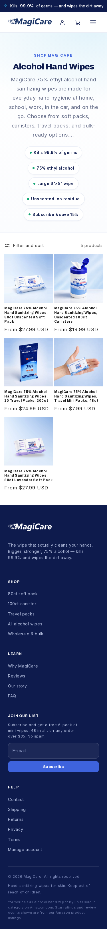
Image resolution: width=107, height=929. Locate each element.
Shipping (17, 809)
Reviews (16, 675)
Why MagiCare (23, 666)
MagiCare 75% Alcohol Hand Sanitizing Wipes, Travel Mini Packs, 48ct (76, 396)
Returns (15, 819)
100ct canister (22, 603)
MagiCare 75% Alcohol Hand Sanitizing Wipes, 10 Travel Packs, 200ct (26, 396)
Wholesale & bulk (26, 633)
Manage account (25, 849)
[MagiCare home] (30, 22)
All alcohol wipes (25, 623)
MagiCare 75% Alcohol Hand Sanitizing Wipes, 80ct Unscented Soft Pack (26, 315)
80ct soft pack (23, 593)
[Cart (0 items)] (78, 22)
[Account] (62, 22)
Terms (14, 839)
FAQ (12, 695)
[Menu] (93, 22)
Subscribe (53, 767)
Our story (17, 685)
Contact (16, 799)
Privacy (15, 829)
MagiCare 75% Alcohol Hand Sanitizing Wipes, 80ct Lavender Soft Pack (28, 475)
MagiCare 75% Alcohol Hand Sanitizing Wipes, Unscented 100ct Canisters (76, 315)
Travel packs (21, 613)
